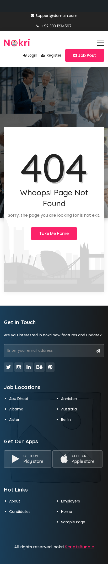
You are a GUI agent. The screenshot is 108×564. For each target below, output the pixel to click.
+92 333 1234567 (56, 26)
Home (66, 511)
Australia (69, 409)
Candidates (19, 511)
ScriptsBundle (79, 547)
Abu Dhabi (18, 398)
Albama (16, 409)
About (14, 501)
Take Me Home (54, 233)
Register (54, 55)
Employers (70, 501)
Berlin (66, 419)
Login (32, 55)
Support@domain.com (56, 15)
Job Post (87, 55)
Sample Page (73, 522)
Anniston (69, 398)
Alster (14, 419)
